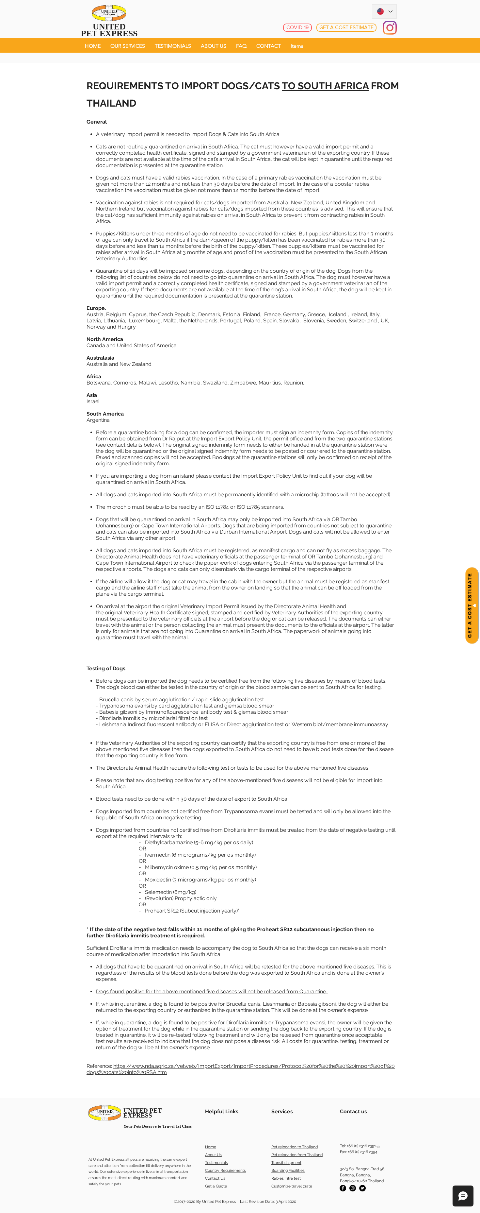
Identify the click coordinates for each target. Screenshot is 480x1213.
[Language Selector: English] (384, 11)
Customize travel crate (291, 1186)
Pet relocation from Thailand (297, 1155)
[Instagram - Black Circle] (352, 1188)
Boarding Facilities (288, 1170)
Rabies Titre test (286, 1178)
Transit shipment (286, 1162)
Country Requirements (225, 1170)
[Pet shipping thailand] (343, 1188)
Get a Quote (216, 1186)
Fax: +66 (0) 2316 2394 (358, 1152)
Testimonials (216, 1162)
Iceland (337, 314)
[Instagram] (390, 28)
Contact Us (215, 1178)
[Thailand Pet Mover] (362, 1188)
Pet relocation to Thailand (294, 1147)
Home (210, 1147)
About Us (213, 1155)
